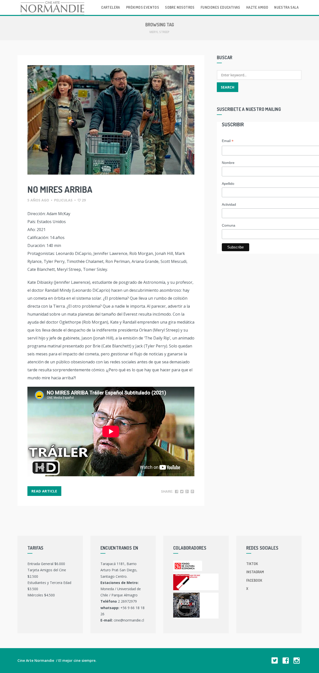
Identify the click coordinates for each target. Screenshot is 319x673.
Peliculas (63, 200)
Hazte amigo (257, 7)
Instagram (255, 572)
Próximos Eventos (142, 7)
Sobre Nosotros (180, 7)
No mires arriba (59, 189)
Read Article (44, 491)
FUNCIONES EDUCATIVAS (220, 7)
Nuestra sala (286, 7)
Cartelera (110, 7)
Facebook (254, 580)
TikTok (252, 564)
